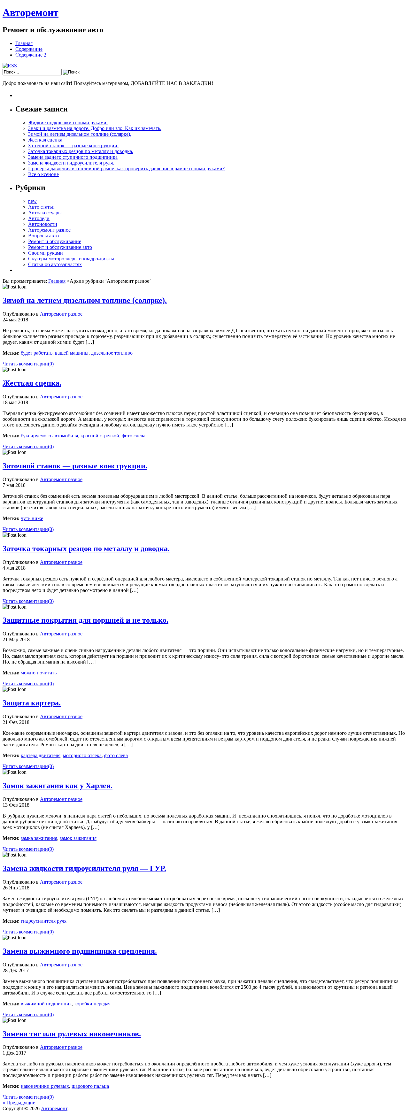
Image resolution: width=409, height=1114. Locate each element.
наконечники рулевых (45, 1086)
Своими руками (45, 253)
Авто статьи (41, 207)
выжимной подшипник (46, 1003)
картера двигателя (40, 755)
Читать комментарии (28, 363)
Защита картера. (32, 703)
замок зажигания (78, 838)
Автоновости (42, 224)
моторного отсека (82, 755)
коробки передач (92, 1003)
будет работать (36, 353)
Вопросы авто (43, 235)
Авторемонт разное (49, 230)
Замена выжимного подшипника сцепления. (80, 951)
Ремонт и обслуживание (54, 241)
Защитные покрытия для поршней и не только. (85, 620)
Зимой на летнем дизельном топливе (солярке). (79, 134)
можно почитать (39, 672)
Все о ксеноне (43, 174)
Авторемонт (30, 12)
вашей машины (72, 353)
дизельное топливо (112, 353)
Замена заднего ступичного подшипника (73, 157)
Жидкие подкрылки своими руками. (68, 122)
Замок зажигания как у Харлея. (57, 785)
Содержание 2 (30, 55)
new (32, 201)
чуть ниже (32, 518)
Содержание (28, 49)
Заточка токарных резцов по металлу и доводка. (80, 151)
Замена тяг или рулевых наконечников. (72, 1034)
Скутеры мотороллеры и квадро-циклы (71, 258)
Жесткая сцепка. (46, 139)
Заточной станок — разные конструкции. (73, 145)
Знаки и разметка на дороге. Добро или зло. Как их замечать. (94, 128)
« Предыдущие (19, 1102)
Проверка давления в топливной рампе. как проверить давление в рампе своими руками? (126, 168)
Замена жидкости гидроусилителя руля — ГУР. (84, 868)
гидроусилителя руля (43, 921)
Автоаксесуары (45, 212)
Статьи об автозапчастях (55, 264)
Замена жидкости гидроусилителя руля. (71, 162)
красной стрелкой (100, 435)
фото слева (133, 435)
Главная (24, 43)
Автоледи (39, 218)
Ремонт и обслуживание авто (60, 247)
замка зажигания (39, 838)
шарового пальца (90, 1086)
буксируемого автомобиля (49, 435)
